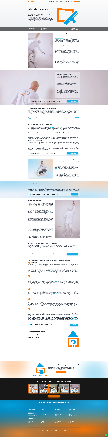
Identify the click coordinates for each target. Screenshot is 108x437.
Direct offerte (77, 1)
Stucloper (69, 422)
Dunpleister (30, 420)
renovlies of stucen (59, 38)
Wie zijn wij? (61, 1)
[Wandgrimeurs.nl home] (34, 2)
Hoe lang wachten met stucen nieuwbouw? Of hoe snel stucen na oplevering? (42, 340)
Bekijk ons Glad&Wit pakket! (72, 101)
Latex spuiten (43, 423)
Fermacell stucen (57, 423)
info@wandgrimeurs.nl (32, 409)
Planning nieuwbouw (58, 421)
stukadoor (50, 211)
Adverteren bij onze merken (72, 415)
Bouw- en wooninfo (71, 413)
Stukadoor (29, 422)
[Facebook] (29, 415)
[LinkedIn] (33, 415)
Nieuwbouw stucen (31, 421)
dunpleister (69, 177)
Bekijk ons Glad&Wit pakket (72, 253)
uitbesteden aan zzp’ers (49, 271)
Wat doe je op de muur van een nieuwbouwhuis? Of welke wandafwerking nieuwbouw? (43, 345)
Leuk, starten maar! (74, 324)
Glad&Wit (56, 1)
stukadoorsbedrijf (52, 127)
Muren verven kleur (71, 423)
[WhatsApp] (36, 415)
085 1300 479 (64, 402)
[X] (34, 415)
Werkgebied (70, 410)
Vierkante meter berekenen (59, 420)
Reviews (66, 1)
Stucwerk (42, 422)
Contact (69, 414)
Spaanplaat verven (70, 420)
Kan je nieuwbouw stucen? (33, 334)
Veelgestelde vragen (58, 414)
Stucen (42, 421)
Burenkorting (70, 1)
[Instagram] (31, 415)
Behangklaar (43, 420)
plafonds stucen (38, 283)
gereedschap (55, 293)
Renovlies (29, 423)
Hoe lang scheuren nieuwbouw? (34, 337)
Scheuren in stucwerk (71, 421)
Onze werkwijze (51, 1)
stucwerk (77, 272)
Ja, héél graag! (74, 194)
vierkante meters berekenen (34, 284)
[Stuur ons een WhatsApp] (106, 435)
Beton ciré (56, 422)
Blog (55, 410)
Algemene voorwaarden (71, 409)
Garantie (56, 415)
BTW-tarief (56, 413)
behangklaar (57, 168)
